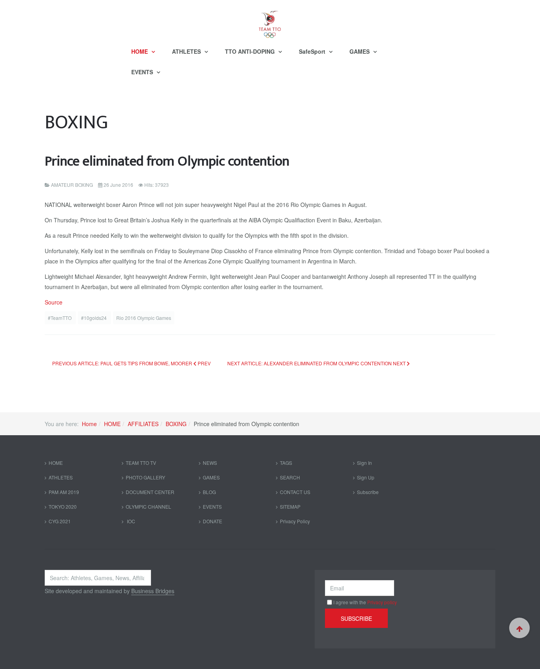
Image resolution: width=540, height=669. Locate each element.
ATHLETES (187, 51)
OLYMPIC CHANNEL (148, 506)
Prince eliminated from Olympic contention (167, 161)
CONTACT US (295, 492)
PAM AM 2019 (64, 492)
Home (89, 424)
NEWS (210, 462)
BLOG (209, 492)
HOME (140, 51)
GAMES (360, 51)
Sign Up (365, 477)
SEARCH (290, 477)
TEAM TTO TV (141, 462)
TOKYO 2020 (63, 506)
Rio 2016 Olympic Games (143, 317)
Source (53, 302)
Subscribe (368, 492)
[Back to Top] (519, 628)
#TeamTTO (60, 317)
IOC (130, 521)
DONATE (212, 521)
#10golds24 (94, 317)
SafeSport (313, 51)
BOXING (176, 424)
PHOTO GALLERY (145, 477)
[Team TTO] (270, 20)
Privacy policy (382, 602)
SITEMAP (290, 506)
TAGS (286, 462)
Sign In (364, 462)
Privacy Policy (295, 521)
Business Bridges (152, 591)
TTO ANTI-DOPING (250, 51)
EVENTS (143, 72)
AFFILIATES (143, 424)
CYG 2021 (60, 521)
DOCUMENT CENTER (150, 492)
